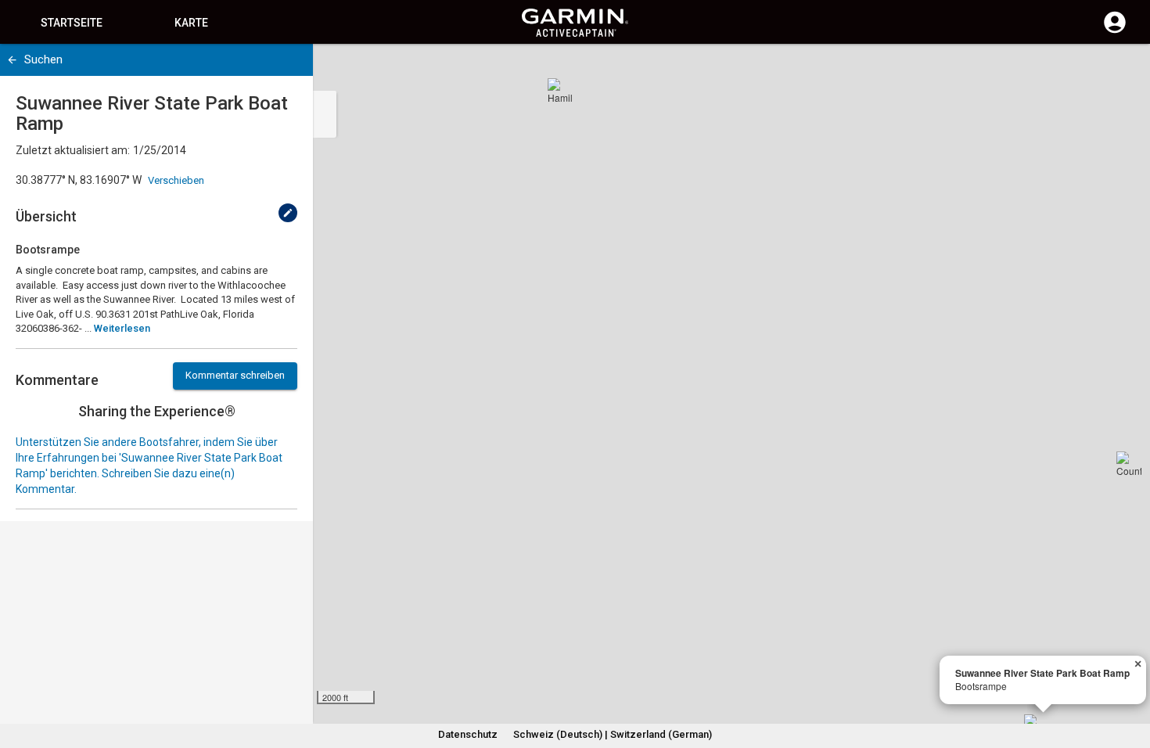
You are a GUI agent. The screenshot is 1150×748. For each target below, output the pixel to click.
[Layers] (1123, 70)
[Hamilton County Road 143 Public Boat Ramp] (560, 90)
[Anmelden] (1114, 31)
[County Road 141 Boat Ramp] (1128, 463)
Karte (191, 22)
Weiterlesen (122, 328)
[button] (1130, 677)
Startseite (71, 22)
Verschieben (176, 180)
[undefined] (288, 212)
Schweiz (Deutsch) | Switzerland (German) (612, 734)
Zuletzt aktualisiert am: (73, 150)
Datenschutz (468, 734)
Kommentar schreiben (235, 375)
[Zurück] (12, 60)
